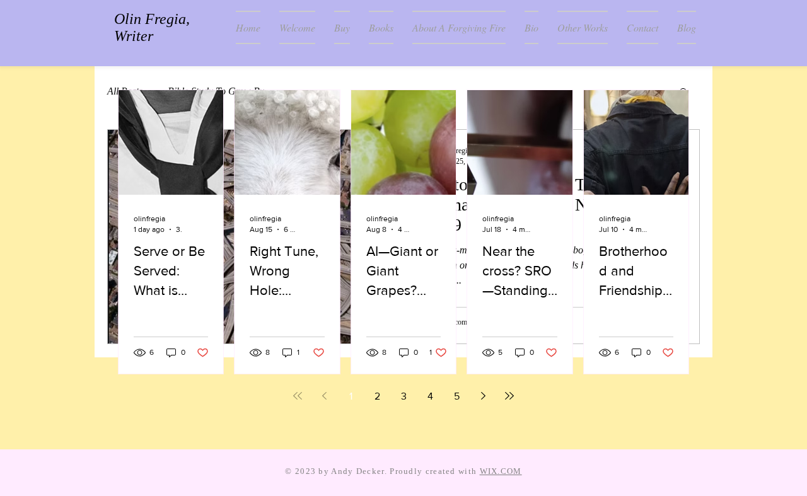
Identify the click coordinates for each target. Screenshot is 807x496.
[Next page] (483, 395)
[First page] (297, 395)
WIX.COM (501, 471)
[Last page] (509, 395)
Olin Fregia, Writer (152, 27)
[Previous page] (324, 395)
